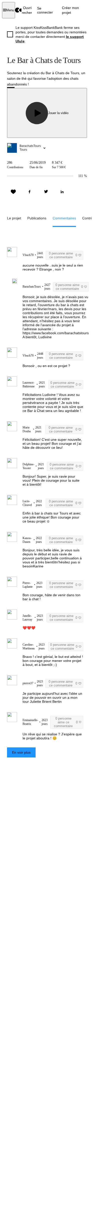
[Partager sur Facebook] (29, 192)
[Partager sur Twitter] (46, 192)
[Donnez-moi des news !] (13, 192)
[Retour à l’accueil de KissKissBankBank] (18, 10)
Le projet (14, 218)
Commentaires (64, 218)
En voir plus (21, 752)
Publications (36, 218)
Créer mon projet (70, 10)
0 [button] (63, 255)
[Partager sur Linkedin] (62, 192)
